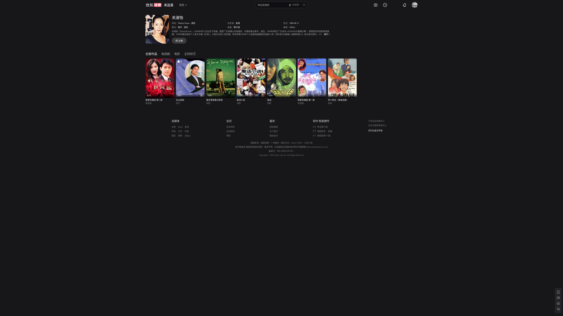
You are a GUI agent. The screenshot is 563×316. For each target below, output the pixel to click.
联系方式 (285, 143)
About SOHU (296, 143)
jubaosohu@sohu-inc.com (317, 147)
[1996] (251, 60)
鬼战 (269, 100)
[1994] (281, 60)
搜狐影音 (321, 131)
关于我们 (274, 131)
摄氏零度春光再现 (214, 100)
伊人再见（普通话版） (338, 100)
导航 (181, 5)
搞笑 (180, 136)
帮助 (228, 136)
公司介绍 (308, 143)
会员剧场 (230, 131)
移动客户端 (322, 127)
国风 (174, 136)
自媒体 (175, 121)
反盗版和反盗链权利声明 (286, 147)
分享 (180, 41)
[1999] (220, 60)
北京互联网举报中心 (377, 125)
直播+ (330, 131)
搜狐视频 (153, 5)
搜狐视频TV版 (323, 136)
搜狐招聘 (265, 143)
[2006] (190, 60)
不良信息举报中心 (376, 121)
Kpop (180, 127)
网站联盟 (274, 127)
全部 (174, 127)
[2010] (159, 60)
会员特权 (230, 127)
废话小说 (241, 100)
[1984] (342, 60)
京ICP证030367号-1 (285, 151)
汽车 (180, 131)
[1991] (312, 60)
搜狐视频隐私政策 (254, 147)
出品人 (188, 136)
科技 (187, 131)
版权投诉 (274, 136)
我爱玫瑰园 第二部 (153, 100)
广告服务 (275, 143)
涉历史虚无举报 (375, 130)
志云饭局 (180, 100)
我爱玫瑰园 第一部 (306, 100)
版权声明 (268, 147)
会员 (229, 121)
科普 (174, 131)
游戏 (187, 127)
